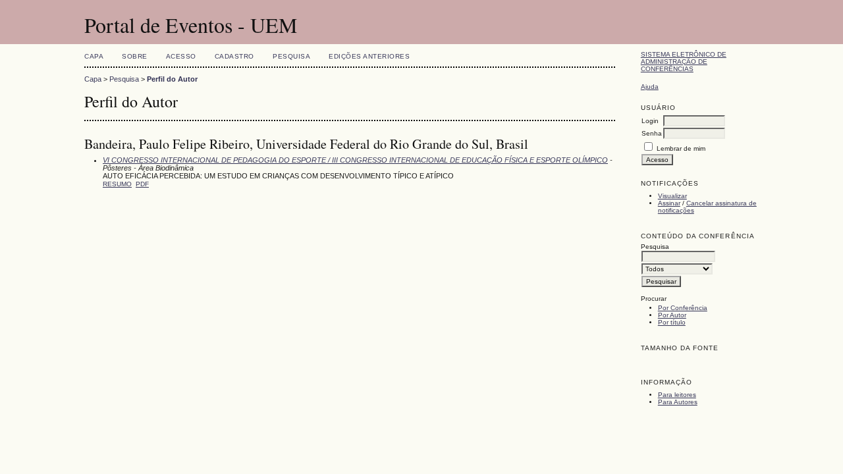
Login (650, 120)
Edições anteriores (369, 56)
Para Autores (677, 402)
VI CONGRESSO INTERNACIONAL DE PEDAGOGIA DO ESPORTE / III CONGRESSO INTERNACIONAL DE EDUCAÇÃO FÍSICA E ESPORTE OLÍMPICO (355, 160)
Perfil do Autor (172, 79)
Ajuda (650, 86)
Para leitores (677, 394)
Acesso (181, 56)
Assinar (669, 203)
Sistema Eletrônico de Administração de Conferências (683, 61)
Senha (651, 133)
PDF (142, 184)
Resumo (117, 184)
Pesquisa (291, 56)
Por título (672, 322)
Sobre (135, 56)
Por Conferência (682, 307)
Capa (93, 56)
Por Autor (672, 315)
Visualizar (672, 195)
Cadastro (234, 56)
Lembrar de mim (681, 148)
